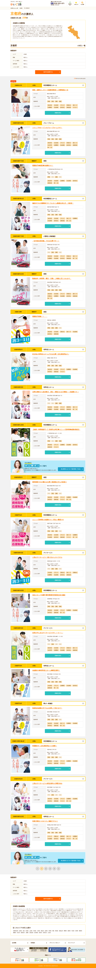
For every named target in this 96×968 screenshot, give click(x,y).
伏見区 (50, 930)
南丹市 (40, 932)
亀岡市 (80, 930)
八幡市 (27, 932)
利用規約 (33, 942)
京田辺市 (31, 932)
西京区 (56, 930)
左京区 (20, 930)
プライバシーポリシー (55, 942)
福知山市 (61, 930)
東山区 (42, 930)
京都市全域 (15, 930)
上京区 (30, 930)
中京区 (34, 930)
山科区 (46, 930)
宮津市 (76, 930)
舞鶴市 (65, 930)
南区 (53, 930)
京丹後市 (36, 932)
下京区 (38, 930)
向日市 (18, 932)
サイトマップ (71, 942)
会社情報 (14, 942)
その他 (49, 932)
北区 (24, 930)
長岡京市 (23, 932)
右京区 (27, 930)
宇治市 (72, 930)
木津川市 (45, 932)
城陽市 (14, 932)
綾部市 (69, 930)
